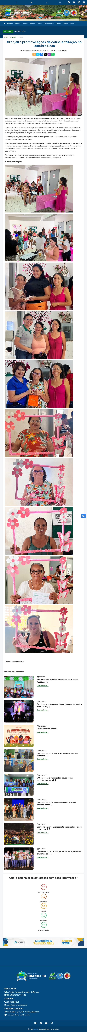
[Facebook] (41, 54)
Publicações (32, 23)
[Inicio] (4, 23)
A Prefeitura (9, 23)
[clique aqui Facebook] (41, 1023)
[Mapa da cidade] (43, 956)
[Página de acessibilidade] (46, 2)
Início (6, 37)
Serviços (39, 23)
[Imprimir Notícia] (34, 54)
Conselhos (72, 23)
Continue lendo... (43, 685)
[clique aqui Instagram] (52, 1023)
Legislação (58, 23)
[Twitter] (45, 54)
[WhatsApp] (53, 54)
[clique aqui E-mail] (35, 1023)
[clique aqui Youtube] (46, 1023)
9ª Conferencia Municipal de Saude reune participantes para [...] (55, 779)
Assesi (35, 1029)
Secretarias (25, 23)
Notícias (13, 37)
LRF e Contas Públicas (48, 23)
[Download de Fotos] (38, 54)
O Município (17, 23)
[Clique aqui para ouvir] (49, 54)
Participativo (65, 23)
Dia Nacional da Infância (47, 729)
